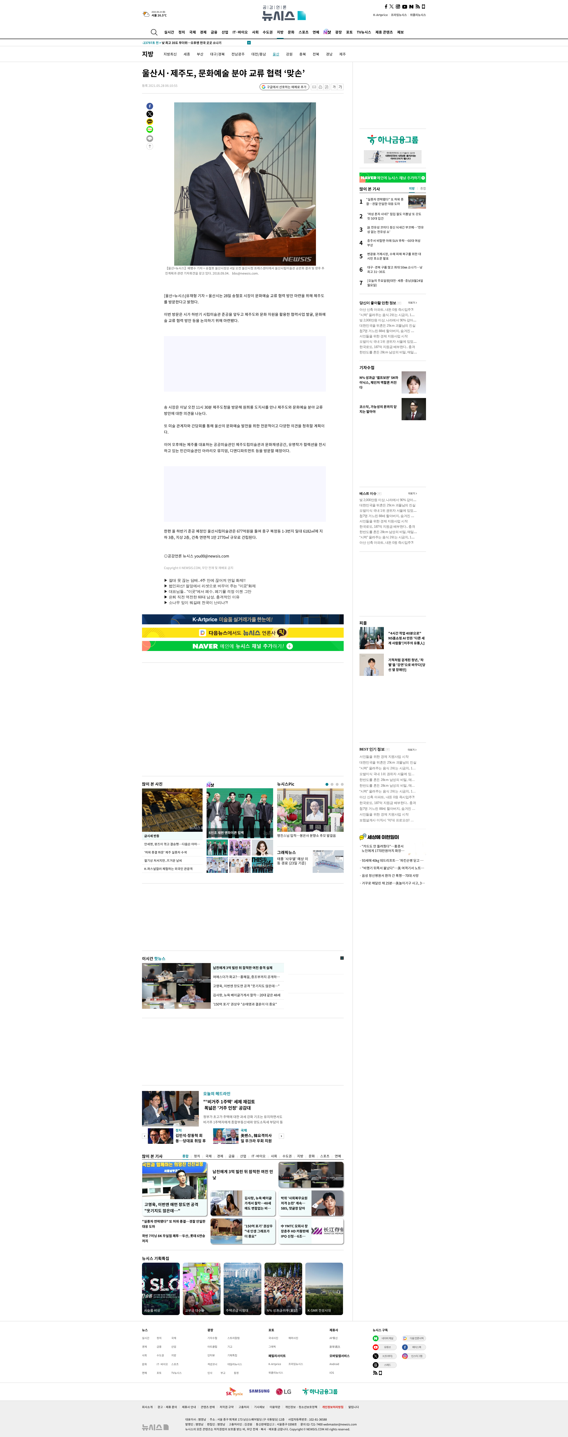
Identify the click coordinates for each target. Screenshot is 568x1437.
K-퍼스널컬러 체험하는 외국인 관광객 (168, 868)
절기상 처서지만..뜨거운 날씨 (163, 860)
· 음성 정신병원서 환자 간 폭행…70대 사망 (389, 875)
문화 (291, 32)
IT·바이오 (240, 32)
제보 (400, 32)
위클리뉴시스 (418, 15)
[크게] (340, 87)
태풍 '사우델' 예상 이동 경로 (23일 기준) (292, 861)
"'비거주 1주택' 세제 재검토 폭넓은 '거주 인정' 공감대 (229, 1104)
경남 (329, 54)
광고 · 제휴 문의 (167, 1407)
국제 (192, 32)
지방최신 (170, 54)
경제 (203, 32)
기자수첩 (367, 367)
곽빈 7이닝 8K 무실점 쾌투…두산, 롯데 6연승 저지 (173, 1238)
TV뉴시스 (364, 32)
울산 (276, 54)
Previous (144, 1136)
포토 (349, 32)
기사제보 (259, 1407)
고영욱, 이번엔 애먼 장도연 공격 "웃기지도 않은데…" (171, 1207)
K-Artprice (380, 15)
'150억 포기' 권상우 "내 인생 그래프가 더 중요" (259, 1231)
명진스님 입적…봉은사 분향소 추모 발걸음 (306, 836)
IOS (331, 1373)
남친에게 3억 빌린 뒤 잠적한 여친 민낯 (243, 1174)
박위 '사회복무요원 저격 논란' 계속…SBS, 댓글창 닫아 (294, 1203)
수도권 (268, 32)
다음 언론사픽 (417, 1338)
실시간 (169, 32)
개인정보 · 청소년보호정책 (301, 1407)
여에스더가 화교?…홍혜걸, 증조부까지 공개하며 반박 (247, 976)
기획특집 (232, 1355)
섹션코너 (212, 1364)
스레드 (387, 1365)
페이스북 (416, 1347)
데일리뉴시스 (234, 1364)
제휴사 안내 (189, 1407)
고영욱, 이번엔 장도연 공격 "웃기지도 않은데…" (246, 985)
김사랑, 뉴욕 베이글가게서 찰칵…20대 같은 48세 (246, 995)
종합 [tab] (423, 188)
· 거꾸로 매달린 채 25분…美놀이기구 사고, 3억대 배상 (392, 883)
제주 (342, 54)
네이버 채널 (387, 1338)
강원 (289, 54)
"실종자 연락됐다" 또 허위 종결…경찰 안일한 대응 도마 (173, 1224)
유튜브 (387, 1347)
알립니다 (353, 1407)
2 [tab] (332, 784)
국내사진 (273, 1338)
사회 (255, 32)
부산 (200, 54)
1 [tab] (326, 784)
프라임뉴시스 (399, 15)
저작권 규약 (227, 1407)
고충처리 (244, 1407)
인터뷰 (211, 1355)
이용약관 (275, 1407)
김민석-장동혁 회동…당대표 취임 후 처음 (191, 1140)
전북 (316, 54)
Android (334, 1364)
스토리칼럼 (233, 1338)
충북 (302, 54)
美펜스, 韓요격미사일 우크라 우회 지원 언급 (256, 1140)
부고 (223, 1373)
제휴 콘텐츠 (384, 32)
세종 (186, 54)
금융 (214, 32)
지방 (280, 32)
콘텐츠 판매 (208, 1407)
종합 (185, 1156)
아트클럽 (212, 1347)
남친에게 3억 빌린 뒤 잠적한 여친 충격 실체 (242, 967)
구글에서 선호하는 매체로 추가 (286, 87)
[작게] (334, 87)
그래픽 (272, 1347)
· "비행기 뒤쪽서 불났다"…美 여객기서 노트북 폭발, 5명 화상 (392, 868)
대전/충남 (258, 54)
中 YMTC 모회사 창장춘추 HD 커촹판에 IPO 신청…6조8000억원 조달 (295, 1231)
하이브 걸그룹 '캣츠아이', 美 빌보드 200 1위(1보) (184, 42)
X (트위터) (387, 1356)
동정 (236, 1373)
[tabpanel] (310, 816)
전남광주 (238, 54)
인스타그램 (416, 1356)
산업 (225, 32)
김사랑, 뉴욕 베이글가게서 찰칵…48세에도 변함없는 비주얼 (258, 1203)
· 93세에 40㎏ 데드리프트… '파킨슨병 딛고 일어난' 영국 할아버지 (392, 860)
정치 (181, 32)
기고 (229, 1347)
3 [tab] (337, 784)
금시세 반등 (151, 836)
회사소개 (147, 1407)
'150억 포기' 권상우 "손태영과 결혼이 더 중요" (245, 1004)
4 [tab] (342, 784)
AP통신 (333, 1338)
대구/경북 (217, 54)
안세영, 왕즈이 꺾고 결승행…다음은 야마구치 (173, 844)
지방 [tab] (412, 188)
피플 (363, 623)
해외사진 (293, 1338)
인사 (209, 1373)
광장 (338, 32)
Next (281, 1136)
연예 (316, 32)
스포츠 (304, 32)
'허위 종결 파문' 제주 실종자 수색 (165, 852)
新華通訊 (334, 1347)
